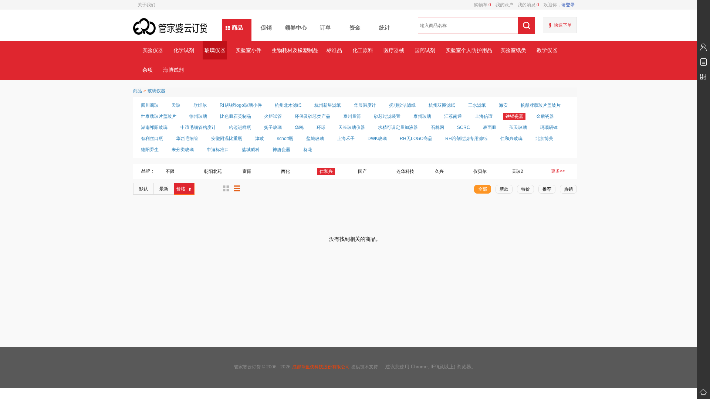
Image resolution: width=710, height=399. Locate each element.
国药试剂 (425, 50)
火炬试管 (273, 116)
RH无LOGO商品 (416, 138)
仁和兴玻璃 (511, 138)
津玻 (259, 138)
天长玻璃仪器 (351, 127)
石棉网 (437, 127)
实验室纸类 (513, 50)
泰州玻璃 (422, 116)
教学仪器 (547, 50)
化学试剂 (183, 50)
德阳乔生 (150, 149)
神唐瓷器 (281, 149)
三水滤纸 (477, 105)
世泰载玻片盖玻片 (158, 116)
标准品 (334, 50)
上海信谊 (484, 116)
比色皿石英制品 (235, 116)
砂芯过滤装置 (387, 116)
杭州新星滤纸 (327, 105)
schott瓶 (285, 138)
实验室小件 (248, 50)
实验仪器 (152, 50)
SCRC (463, 127)
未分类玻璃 (183, 149)
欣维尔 (200, 105)
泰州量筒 (352, 116)
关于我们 (146, 4)
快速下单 (563, 25)
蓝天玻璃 (518, 127)
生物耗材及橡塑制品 (295, 50)
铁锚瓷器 (514, 116)
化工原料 (362, 50)
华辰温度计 (365, 105)
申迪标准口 (218, 149)
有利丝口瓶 (152, 138)
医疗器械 (393, 50)
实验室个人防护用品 (469, 50)
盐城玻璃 (315, 138)
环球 (321, 127)
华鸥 (299, 127)
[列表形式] (237, 188)
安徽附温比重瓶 (226, 138)
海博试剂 (173, 70)
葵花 (307, 149)
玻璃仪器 (214, 50)
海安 (503, 105)
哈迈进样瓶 (240, 127)
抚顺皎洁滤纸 (402, 105)
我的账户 (502, 4)
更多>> (558, 171)
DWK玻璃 (377, 138)
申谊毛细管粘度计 (198, 127)
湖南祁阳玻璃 (154, 127)
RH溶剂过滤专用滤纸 (466, 138)
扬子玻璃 (273, 127)
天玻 (176, 105)
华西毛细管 (187, 138)
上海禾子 (346, 138)
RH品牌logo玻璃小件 (241, 105)
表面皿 (489, 127)
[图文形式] (226, 188)
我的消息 (526, 4)
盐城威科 (251, 149)
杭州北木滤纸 (288, 105)
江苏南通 (453, 116)
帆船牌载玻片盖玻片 (541, 105)
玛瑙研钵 (549, 127)
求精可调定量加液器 (398, 127)
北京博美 (544, 138)
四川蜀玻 (150, 105)
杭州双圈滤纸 (442, 105)
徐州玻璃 (198, 116)
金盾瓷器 (545, 116)
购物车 (482, 4)
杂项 (147, 70)
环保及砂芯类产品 (312, 116)
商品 (237, 27)
